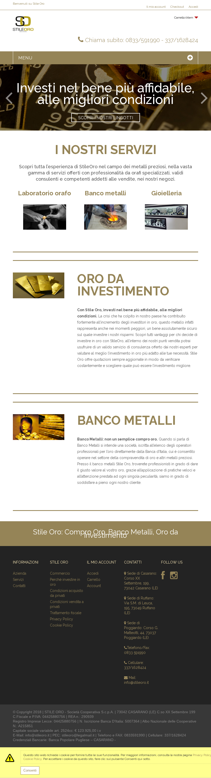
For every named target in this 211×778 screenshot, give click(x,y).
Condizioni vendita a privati (67, 604)
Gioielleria (166, 193)
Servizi (18, 580)
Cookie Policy (61, 625)
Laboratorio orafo (44, 193)
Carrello (93, 580)
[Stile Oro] (23, 24)
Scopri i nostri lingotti (105, 117)
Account (94, 586)
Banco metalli (105, 193)
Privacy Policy (61, 619)
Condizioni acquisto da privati (66, 593)
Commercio (60, 573)
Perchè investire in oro (65, 582)
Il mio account (156, 6)
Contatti (19, 586)
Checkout (177, 6)
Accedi (193, 6)
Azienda (19, 573)
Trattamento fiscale (65, 613)
